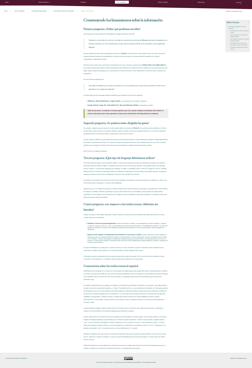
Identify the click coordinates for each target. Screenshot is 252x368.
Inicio (6, 2)
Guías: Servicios (44, 2)
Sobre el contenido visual (234, 11)
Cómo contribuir (121, 2)
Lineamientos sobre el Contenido (16, 358)
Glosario (83, 2)
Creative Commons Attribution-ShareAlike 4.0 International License (135, 362)
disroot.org (201, 2)
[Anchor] (164, 20)
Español (239, 2)
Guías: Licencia (163, 2)
